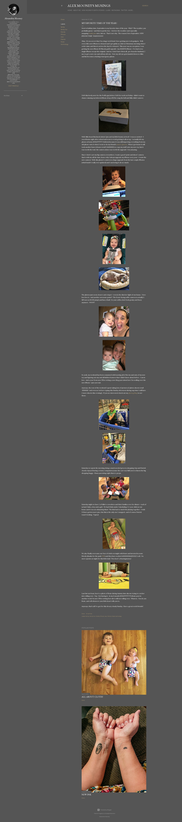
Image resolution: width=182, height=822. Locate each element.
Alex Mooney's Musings (89, 5)
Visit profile (13, 86)
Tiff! (103, 556)
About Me (77, 10)
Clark (108, 10)
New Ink (86, 794)
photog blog (133, 393)
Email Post (89, 613)
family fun (64, 29)
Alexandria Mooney (13, 18)
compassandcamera (109, 813)
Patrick (63, 39)
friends (63, 32)
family (63, 27)
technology (64, 44)
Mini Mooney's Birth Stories (93, 10)
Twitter (124, 10)
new (62, 37)
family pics (92, 33)
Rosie (62, 42)
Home (70, 10)
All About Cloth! (92, 696)
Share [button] (63, 19)
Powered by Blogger (106, 810)
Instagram (115, 10)
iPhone (63, 34)
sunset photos (122, 144)
